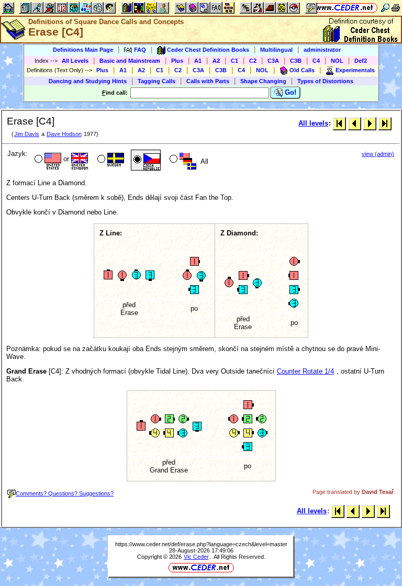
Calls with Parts (207, 81)
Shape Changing (263, 81)
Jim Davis (26, 134)
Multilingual (276, 50)
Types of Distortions (325, 81)
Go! (289, 92)
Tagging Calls (156, 81)
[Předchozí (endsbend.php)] (354, 123)
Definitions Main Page (83, 50)
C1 (234, 61)
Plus (177, 61)
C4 (316, 61)
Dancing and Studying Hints (88, 81)
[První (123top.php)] (339, 123)
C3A (273, 61)
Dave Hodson (64, 134)
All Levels (75, 61)
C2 (252, 61)
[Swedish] (109, 160)
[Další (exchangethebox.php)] (369, 123)
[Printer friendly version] (396, 8)
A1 (198, 61)
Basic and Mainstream (129, 61)
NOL (337, 61)
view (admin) (378, 154)
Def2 (360, 61)
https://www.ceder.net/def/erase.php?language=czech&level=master (201, 544)
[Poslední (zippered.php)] (385, 123)
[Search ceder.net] (385, 8)
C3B (296, 61)
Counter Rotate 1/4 (305, 371)
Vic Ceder (196, 557)
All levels (313, 123)
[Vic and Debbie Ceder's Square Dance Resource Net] (344, 8)
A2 (216, 61)
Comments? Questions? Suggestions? (65, 493)
